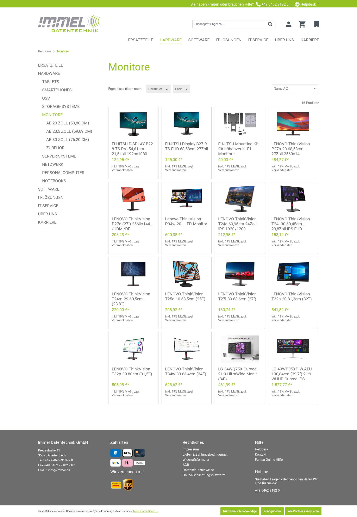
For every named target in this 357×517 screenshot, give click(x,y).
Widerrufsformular (196, 460)
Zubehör (55, 147)
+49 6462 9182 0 (275, 4)
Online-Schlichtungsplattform (204, 475)
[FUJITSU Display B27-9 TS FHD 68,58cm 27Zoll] (186, 123)
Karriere (47, 222)
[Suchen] (270, 24)
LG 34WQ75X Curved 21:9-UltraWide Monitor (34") (239, 374)
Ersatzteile (50, 65)
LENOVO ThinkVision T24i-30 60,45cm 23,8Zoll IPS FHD (290, 223)
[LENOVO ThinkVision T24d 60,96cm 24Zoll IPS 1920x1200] (239, 198)
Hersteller (155, 89)
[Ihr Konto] (288, 24)
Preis (179, 89)
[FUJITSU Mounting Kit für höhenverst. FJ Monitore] (239, 123)
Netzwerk (52, 164)
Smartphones (57, 89)
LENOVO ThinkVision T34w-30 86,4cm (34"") (185, 371)
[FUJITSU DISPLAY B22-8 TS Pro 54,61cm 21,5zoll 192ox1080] (133, 123)
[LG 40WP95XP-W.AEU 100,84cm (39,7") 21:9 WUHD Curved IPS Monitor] (293, 349)
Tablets (50, 81)
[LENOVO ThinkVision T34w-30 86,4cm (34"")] (186, 349)
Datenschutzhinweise (198, 470)
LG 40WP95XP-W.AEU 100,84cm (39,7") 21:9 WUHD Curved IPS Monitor (291, 374)
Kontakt (260, 454)
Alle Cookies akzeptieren (303, 511)
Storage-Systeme (61, 106)
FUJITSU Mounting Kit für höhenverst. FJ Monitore (238, 148)
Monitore (52, 114)
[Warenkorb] (303, 24)
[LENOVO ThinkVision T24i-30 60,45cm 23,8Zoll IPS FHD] (293, 198)
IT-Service (48, 205)
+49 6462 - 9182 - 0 (59, 460)
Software (48, 189)
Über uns (47, 213)
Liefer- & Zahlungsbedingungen (205, 454)
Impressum (191, 449)
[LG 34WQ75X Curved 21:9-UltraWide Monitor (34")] (239, 349)
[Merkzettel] (317, 24)
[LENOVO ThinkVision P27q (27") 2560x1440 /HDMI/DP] (133, 198)
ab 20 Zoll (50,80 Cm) (67, 123)
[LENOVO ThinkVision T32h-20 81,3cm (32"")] (293, 273)
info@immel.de (59, 470)
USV (46, 98)
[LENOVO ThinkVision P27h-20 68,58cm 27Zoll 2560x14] (293, 123)
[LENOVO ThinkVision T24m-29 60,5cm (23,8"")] (133, 273)
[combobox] (229, 24)
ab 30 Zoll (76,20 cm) (67, 139)
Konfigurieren (272, 511)
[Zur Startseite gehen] (69, 23)
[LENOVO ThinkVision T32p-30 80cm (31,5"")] (133, 349)
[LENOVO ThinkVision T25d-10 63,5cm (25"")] (186, 273)
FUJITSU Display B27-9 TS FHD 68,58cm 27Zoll (186, 146)
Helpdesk (308, 4)
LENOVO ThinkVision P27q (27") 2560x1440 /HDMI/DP (132, 223)
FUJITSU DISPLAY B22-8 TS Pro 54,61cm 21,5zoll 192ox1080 (133, 148)
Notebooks (54, 180)
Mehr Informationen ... (145, 511)
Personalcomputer (63, 172)
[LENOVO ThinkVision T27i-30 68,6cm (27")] (239, 273)
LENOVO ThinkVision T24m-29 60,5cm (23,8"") (131, 298)
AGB (186, 465)
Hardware (49, 73)
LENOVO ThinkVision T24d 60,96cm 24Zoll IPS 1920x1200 (237, 223)
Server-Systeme (59, 156)
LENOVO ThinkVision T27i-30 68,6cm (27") (237, 296)
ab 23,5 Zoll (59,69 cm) (69, 131)
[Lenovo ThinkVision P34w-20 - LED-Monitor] (186, 198)
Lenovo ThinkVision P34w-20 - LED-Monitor (186, 221)
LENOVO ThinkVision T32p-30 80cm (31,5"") (132, 371)
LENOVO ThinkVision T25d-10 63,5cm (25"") (185, 296)
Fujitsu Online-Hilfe (269, 460)
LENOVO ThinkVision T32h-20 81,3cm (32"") (291, 296)
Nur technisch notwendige (240, 511)
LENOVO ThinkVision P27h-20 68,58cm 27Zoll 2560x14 (290, 148)
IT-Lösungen (50, 197)
